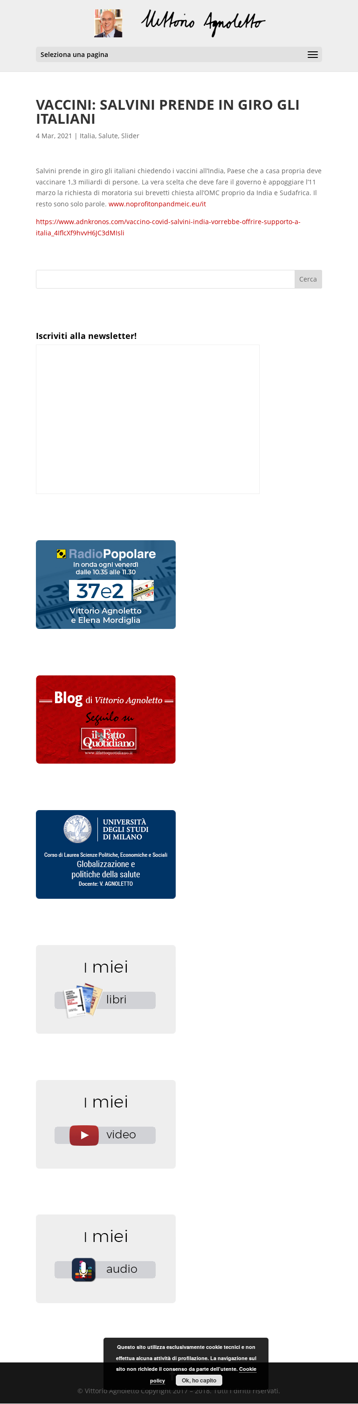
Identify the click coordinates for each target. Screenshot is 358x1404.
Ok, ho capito (199, 1380)
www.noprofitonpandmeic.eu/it (157, 203)
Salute (108, 135)
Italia (87, 135)
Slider (130, 135)
